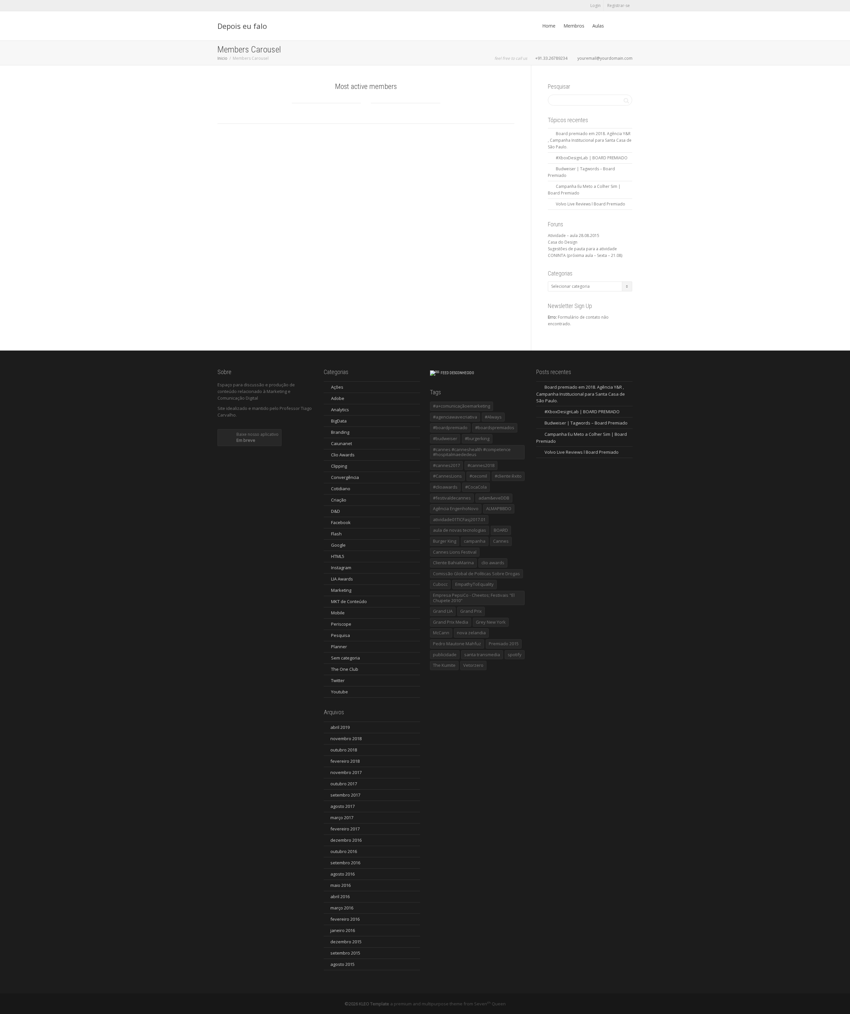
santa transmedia (482, 655)
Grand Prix (471, 611)
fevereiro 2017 (345, 829)
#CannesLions (447, 476)
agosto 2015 (342, 964)
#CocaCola (476, 487)
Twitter (338, 680)
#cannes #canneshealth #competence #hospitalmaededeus (472, 452)
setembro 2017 (345, 795)
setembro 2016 (345, 863)
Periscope (341, 624)
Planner (339, 647)
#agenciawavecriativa (455, 417)
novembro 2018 (346, 738)
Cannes (501, 541)
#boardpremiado (450, 427)
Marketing (341, 590)
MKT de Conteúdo (349, 601)
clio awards (492, 563)
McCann (441, 633)
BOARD (501, 530)
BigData (339, 421)
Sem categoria (345, 658)
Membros (573, 26)
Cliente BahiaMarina (453, 563)
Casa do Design (562, 242)
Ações (337, 387)
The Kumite (444, 665)
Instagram (341, 568)
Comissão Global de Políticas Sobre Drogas (476, 574)
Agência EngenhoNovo (455, 508)
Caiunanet (341, 443)
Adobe (337, 398)
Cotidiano (340, 489)
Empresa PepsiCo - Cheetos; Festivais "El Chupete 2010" (474, 597)
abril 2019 (340, 727)
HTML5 (337, 556)
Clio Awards (343, 455)
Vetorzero (473, 665)
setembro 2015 (345, 953)
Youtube (339, 692)
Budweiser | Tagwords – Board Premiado (586, 423)
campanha (474, 541)
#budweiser (445, 438)
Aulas (598, 26)
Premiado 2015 (504, 644)
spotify (515, 655)
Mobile (338, 613)
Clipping (339, 466)
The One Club (344, 669)
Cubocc (440, 584)
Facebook (341, 522)
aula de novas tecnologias (459, 530)
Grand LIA (443, 611)
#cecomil (478, 476)
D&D (335, 511)
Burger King (444, 541)
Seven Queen (490, 1004)
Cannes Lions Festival (454, 552)
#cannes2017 (446, 465)
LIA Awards (342, 579)
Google (338, 545)
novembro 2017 (346, 772)
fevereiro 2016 (345, 919)
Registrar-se (618, 5)
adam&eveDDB (493, 498)
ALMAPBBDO (498, 508)
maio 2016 (340, 885)
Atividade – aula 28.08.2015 (573, 235)
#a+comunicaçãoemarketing (461, 406)
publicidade (445, 655)
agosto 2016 (342, 874)
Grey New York (491, 622)
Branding (340, 432)
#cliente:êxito (508, 476)
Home (548, 26)
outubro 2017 (343, 784)
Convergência (345, 477)
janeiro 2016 (342, 930)
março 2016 (341, 908)
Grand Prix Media (450, 622)
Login (595, 5)
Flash (336, 534)
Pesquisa (340, 635)
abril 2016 (340, 896)
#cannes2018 (481, 465)
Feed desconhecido (457, 373)
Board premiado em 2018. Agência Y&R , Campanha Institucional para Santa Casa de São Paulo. (590, 140)
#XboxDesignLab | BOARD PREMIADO (592, 158)
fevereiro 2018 (345, 761)
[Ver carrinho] (614, 25)
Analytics (340, 410)
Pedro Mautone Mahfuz (457, 644)
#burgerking (477, 438)
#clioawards (445, 487)
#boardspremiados (494, 427)
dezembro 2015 (346, 942)
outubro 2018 (343, 750)
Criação (338, 500)
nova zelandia (471, 633)
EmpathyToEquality (474, 584)
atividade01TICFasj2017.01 (459, 519)
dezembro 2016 (346, 840)
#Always (493, 417)
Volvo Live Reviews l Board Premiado (590, 204)
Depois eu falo (242, 26)
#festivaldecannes (452, 498)
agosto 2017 (342, 806)
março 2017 (341, 817)
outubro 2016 (343, 851)
